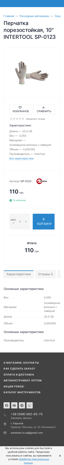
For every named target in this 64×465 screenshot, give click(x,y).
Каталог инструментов (22, 392)
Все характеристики (21, 158)
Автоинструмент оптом (23, 380)
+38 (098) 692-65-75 (27, 414)
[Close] (59, 456)
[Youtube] (14, 405)
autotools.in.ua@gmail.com (27, 432)
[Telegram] (22, 405)
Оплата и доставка (19, 374)
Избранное (21, 111)
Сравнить (44, 111)
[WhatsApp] (29, 405)
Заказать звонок (21, 418)
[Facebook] (7, 405)
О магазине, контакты (21, 362)
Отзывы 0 (45, 274)
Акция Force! (14, 386)
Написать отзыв (35, 118)
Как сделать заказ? (19, 368)
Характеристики (19, 274)
